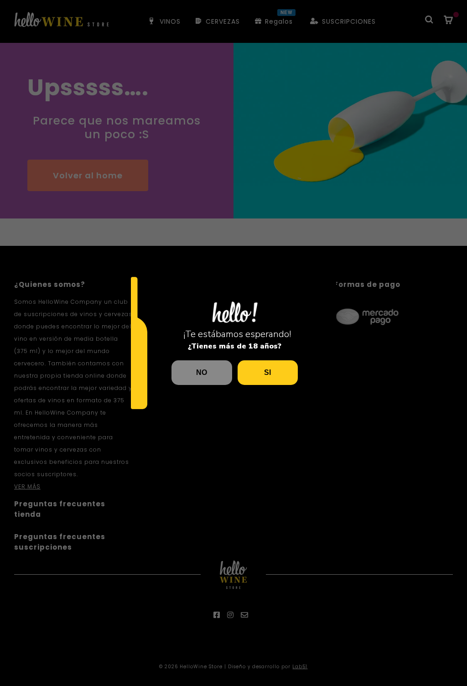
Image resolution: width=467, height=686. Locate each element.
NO (201, 372)
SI (267, 372)
